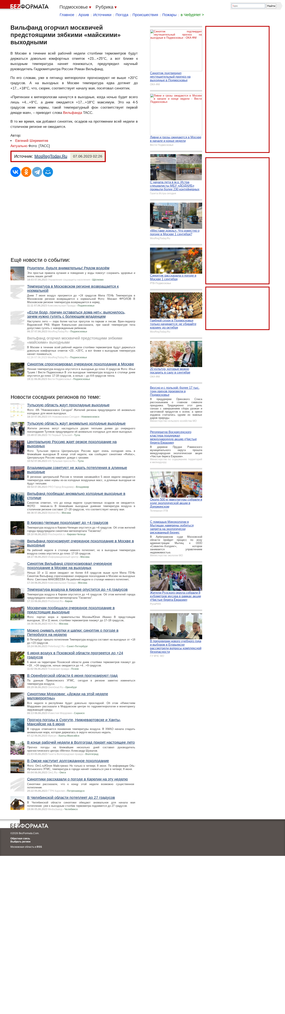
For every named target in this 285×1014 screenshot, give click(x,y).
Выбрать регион (20, 841)
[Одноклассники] (26, 172)
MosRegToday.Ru (50, 156)
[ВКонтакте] (15, 172)
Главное (67, 15)
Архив (83, 15)
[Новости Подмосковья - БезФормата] (25, 5)
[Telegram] (37, 172)
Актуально (18, 146)
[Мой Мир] (48, 172)
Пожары (169, 15)
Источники (102, 15)
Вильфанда (72, 113)
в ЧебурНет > (192, 15)
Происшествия (145, 15)
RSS (39, 846)
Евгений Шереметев (31, 141)
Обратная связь (20, 838)
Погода (122, 15)
